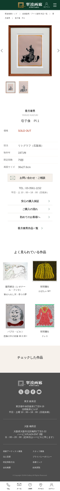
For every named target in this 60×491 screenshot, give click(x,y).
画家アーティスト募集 (12, 451)
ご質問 (30, 486)
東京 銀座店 (30, 401)
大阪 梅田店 (30, 426)
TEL (8, 486)
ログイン (51, 486)
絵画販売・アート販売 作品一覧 (35, 14)
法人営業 (7, 457)
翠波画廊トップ (11, 14)
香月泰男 (30, 111)
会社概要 (7, 467)
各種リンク (37, 462)
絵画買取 (36, 467)
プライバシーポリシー (42, 457)
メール (19, 486)
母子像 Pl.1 (20, 18)
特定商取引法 (9, 462)
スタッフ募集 (38, 451)
